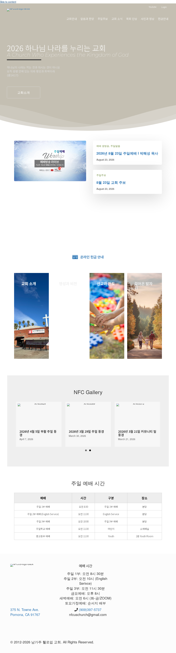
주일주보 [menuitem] (103, 19)
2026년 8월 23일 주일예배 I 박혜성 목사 (127, 153)
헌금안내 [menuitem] (163, 19)
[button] (23, 92)
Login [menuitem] (164, 6)
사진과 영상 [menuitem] (147, 19)
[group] (38, 424)
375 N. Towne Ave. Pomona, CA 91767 (25, 612)
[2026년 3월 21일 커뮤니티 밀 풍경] (88, 424)
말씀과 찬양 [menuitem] (87, 19)
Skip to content (8, 1)
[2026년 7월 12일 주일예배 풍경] (137, 424)
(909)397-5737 (90, 609)
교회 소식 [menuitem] (117, 19)
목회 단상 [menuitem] (131, 19)
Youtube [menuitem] (152, 6)
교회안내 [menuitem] (72, 19)
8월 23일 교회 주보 (111, 182)
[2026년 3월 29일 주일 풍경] (39, 424)
